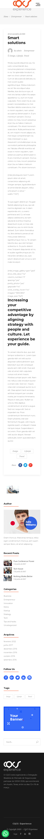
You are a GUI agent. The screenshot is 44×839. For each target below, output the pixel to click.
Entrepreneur (16, 16)
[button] (5, 833)
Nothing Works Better (23, 576)
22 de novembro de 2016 (16, 34)
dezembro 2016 (10, 649)
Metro (6, 607)
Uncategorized (10, 625)
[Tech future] (8, 570)
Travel (26, 56)
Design (12, 56)
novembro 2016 (10, 652)
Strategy (7, 614)
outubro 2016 (9, 656)
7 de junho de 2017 (19, 564)
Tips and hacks (10, 622)
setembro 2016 (10, 660)
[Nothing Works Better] (8, 578)
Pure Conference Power (23, 561)
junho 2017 (8, 645)
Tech (6, 618)
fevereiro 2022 (10, 641)
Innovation (8, 603)
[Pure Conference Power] (8, 563)
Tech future (18, 569)
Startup (7, 611)
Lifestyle (19, 56)
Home (6, 16)
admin (19, 51)
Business (7, 596)
